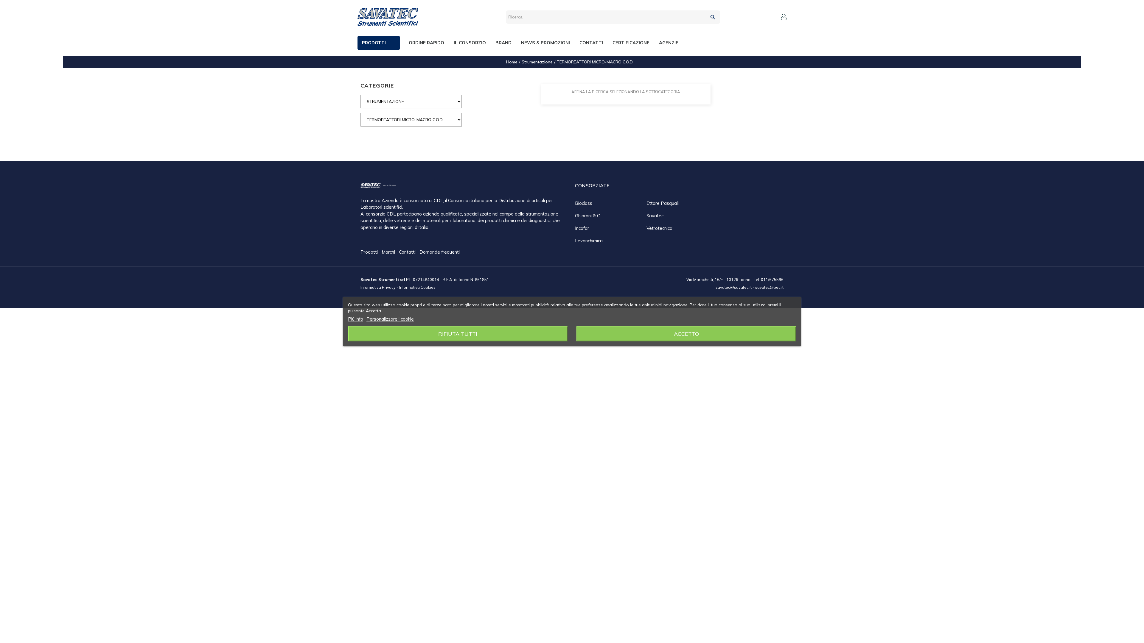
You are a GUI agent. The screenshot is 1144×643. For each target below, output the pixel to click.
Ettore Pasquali (662, 203)
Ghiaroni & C (587, 216)
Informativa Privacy (378, 287)
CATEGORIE (377, 85)
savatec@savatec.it (734, 287)
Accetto (686, 333)
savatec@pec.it (769, 287)
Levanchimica (589, 241)
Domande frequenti (439, 252)
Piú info (355, 319)
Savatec (654, 216)
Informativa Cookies (417, 287)
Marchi (389, 252)
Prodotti (369, 252)
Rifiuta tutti (457, 333)
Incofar (582, 228)
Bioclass (583, 203)
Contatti (408, 252)
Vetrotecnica (659, 228)
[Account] (783, 17)
